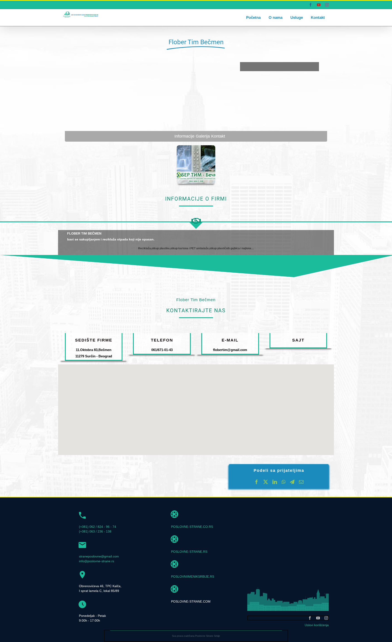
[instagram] (326, 618)
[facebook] (310, 618)
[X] (265, 482)
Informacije (184, 136)
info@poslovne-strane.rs (96, 561)
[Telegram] (292, 482)
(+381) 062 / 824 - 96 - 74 (97, 526)
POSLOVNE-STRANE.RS (189, 551)
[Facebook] (256, 482)
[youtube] (318, 618)
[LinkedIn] (274, 482)
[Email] (301, 482)
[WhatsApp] (283, 482)
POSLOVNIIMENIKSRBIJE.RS (192, 576)
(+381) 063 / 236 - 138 (95, 531)
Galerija (203, 136)
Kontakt (218, 136)
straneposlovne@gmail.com (99, 556)
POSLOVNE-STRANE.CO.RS (192, 526)
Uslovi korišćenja (317, 625)
